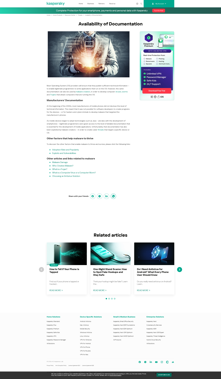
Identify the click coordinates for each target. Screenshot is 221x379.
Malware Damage (60, 162)
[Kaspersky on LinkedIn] (150, 362)
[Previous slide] (41, 269)
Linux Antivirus (84, 336)
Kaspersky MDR (151, 329)
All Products (117, 340)
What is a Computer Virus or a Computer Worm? (74, 172)
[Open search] (141, 3)
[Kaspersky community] (167, 362)
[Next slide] (179, 269)
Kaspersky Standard (53, 321)
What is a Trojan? (59, 169)
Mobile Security (85, 329)
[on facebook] (92, 196)
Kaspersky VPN (51, 336)
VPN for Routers (85, 351)
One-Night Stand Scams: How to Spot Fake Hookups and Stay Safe (110, 272)
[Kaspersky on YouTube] (156, 362)
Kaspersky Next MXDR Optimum (123, 336)
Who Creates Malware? (62, 165)
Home (81, 3)
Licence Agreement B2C (74, 365)
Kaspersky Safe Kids (53, 332)
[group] (67, 269)
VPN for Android (85, 343)
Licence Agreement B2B (88, 365)
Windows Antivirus (86, 332)
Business (90, 3)
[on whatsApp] (113, 196)
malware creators (83, 92)
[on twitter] (99, 196)
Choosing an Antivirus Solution (66, 176)
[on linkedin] (106, 196)
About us (112, 3)
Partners (102, 3)
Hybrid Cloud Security (154, 340)
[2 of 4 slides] (109, 298)
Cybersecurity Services (154, 325)
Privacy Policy (50, 365)
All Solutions (51, 343)
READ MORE (55, 290)
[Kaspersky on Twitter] (145, 362)
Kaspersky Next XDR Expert (155, 332)
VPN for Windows (86, 340)
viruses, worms (121, 92)
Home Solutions (53, 317)
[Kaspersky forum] (173, 362)
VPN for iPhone (85, 347)
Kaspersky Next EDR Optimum (122, 329)
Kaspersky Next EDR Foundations (124, 325)
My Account (160, 4)
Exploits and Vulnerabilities (64, 153)
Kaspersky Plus (51, 325)
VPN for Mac (84, 354)
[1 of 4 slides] (106, 298)
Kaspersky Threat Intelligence (156, 336)
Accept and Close (164, 374)
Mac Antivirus (84, 325)
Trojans (53, 95)
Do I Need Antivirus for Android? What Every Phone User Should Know (153, 272)
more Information (115, 375)
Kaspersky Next (151, 321)
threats (101, 130)
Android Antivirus (85, 321)
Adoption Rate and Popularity (65, 149)
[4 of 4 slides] (114, 298)
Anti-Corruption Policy (61, 365)
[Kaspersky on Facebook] (139, 362)
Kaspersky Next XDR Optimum (122, 332)
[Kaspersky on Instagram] (161, 362)
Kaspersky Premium (53, 329)
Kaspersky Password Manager (56, 340)
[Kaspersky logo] (56, 3)
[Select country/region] (137, 3)
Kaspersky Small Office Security (123, 321)
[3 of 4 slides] (111, 298)
